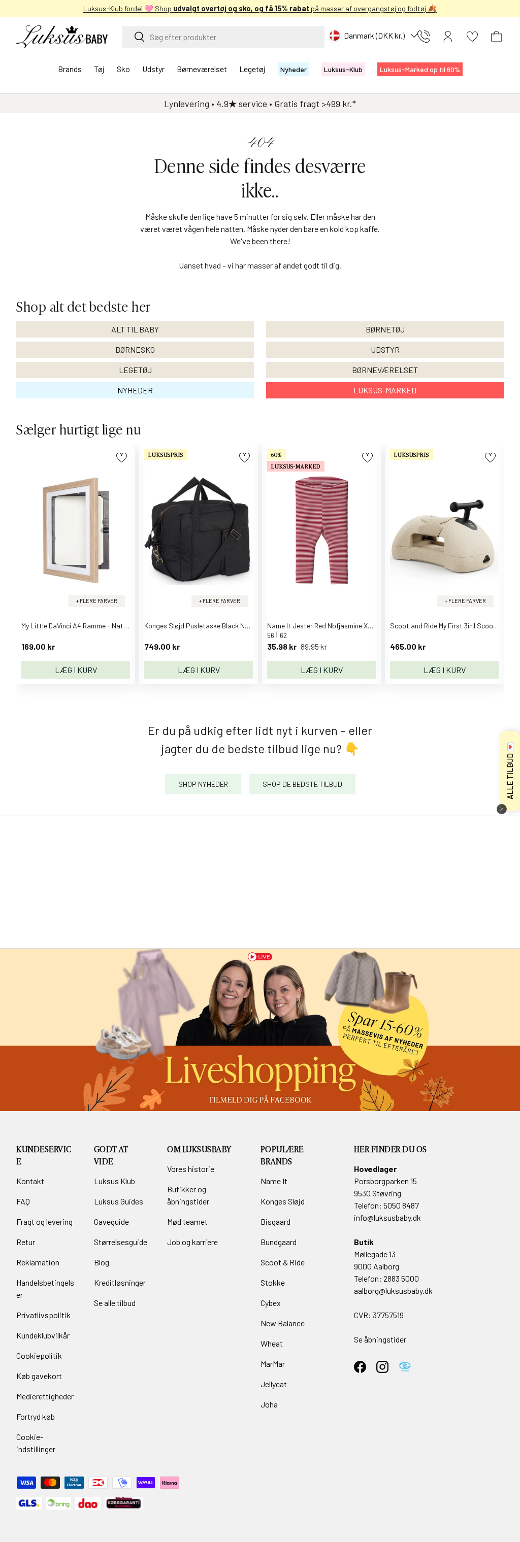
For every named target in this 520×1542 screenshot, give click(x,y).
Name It (274, 1181)
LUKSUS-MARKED (384, 390)
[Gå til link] (260, 1030)
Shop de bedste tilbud (302, 784)
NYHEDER (135, 390)
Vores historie (190, 1169)
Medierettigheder (45, 1396)
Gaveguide (111, 1221)
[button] (497, 36)
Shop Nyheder (203, 784)
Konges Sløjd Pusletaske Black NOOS (201, 625)
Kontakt (30, 1181)
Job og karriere (192, 1242)
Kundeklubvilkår (43, 1335)
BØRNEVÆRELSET (385, 370)
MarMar (273, 1363)
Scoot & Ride (283, 1262)
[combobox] (223, 37)
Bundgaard (279, 1242)
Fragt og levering (44, 1221)
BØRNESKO (135, 349)
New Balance (283, 1323)
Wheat (272, 1343)
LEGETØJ (135, 370)
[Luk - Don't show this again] (502, 809)
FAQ (23, 1201)
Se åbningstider (380, 1339)
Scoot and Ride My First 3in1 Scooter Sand (455, 625)
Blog (101, 1262)
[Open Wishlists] (472, 36)
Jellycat (274, 1384)
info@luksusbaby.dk (387, 1217)
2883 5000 (401, 1278)
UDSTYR (385, 349)
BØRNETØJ (385, 329)
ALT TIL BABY (135, 329)
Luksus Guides (118, 1201)
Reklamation (37, 1262)
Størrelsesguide (120, 1242)
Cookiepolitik (39, 1355)
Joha (269, 1404)
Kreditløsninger (120, 1282)
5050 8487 (401, 1205)
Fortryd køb (35, 1416)
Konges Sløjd (283, 1201)
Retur (25, 1242)
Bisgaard (275, 1221)
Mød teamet (187, 1221)
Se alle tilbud (115, 1303)
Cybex (271, 1303)
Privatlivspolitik (43, 1315)
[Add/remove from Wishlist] (121, 457)
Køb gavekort (39, 1376)
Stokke (273, 1282)
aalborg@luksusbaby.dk (393, 1290)
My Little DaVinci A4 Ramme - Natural (78, 625)
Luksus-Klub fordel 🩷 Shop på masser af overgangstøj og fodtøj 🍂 (260, 8)
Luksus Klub (114, 1181)
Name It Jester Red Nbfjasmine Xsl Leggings (335, 625)
